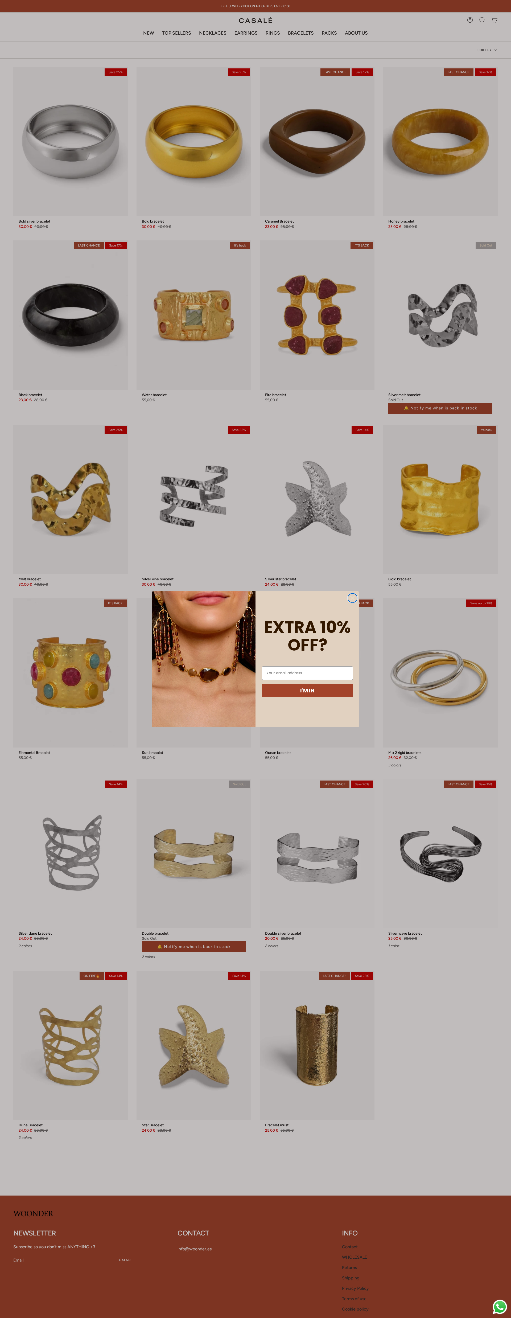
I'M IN (307, 690)
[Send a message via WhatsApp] (500, 1307)
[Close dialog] (352, 598)
